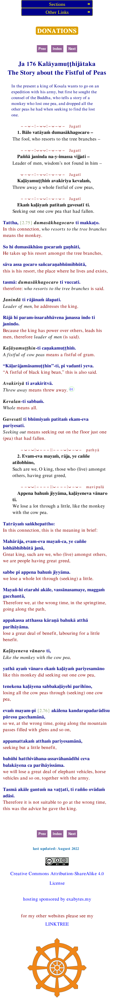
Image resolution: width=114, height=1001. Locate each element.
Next (72, 49)
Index (57, 49)
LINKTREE (57, 924)
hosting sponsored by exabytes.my (57, 899)
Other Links (57, 12)
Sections (57, 4)
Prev (42, 49)
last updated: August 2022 (56, 848)
